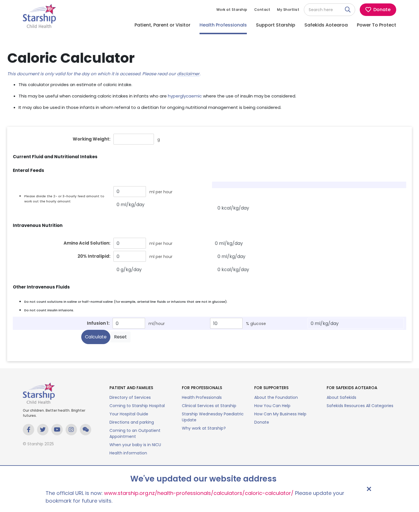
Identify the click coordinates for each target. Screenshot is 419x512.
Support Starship (275, 25)
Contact (262, 9)
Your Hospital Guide (128, 414)
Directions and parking (131, 422)
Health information (128, 453)
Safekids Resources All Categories (360, 406)
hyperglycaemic (185, 96)
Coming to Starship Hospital (137, 406)
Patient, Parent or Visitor (162, 25)
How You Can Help (272, 406)
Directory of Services (130, 397)
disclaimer (188, 74)
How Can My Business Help (280, 414)
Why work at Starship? (204, 428)
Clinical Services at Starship (209, 406)
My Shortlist (288, 9)
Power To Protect (376, 25)
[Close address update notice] (368, 488)
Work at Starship (231, 9)
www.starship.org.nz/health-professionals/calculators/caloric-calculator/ (199, 493)
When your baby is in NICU (135, 445)
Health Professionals (223, 25)
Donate (261, 422)
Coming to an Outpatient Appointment (134, 433)
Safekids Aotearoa (326, 25)
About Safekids (341, 397)
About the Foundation (276, 397)
